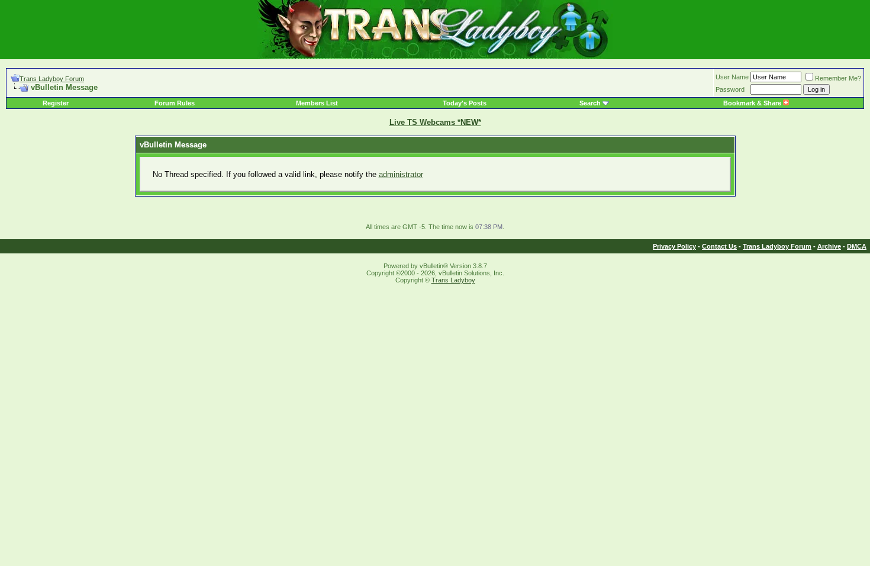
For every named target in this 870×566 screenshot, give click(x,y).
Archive (829, 246)
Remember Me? (838, 78)
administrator (401, 174)
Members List (317, 103)
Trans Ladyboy (453, 280)
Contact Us (719, 246)
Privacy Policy (674, 246)
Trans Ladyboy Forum (52, 78)
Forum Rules (174, 103)
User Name (732, 77)
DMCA (856, 246)
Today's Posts (464, 103)
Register (56, 103)
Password (730, 89)
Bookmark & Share (753, 103)
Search (590, 103)
